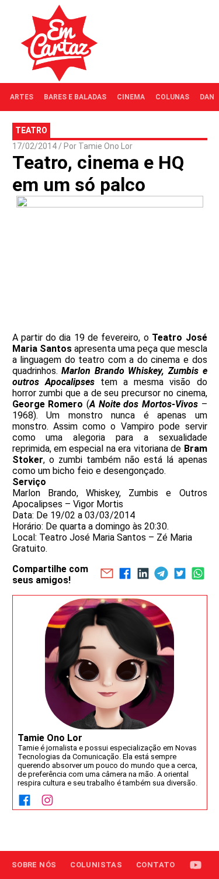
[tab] (22, 97)
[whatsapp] (198, 574)
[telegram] (161, 574)
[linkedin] (143, 574)
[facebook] (125, 574)
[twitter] (180, 574)
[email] (107, 574)
